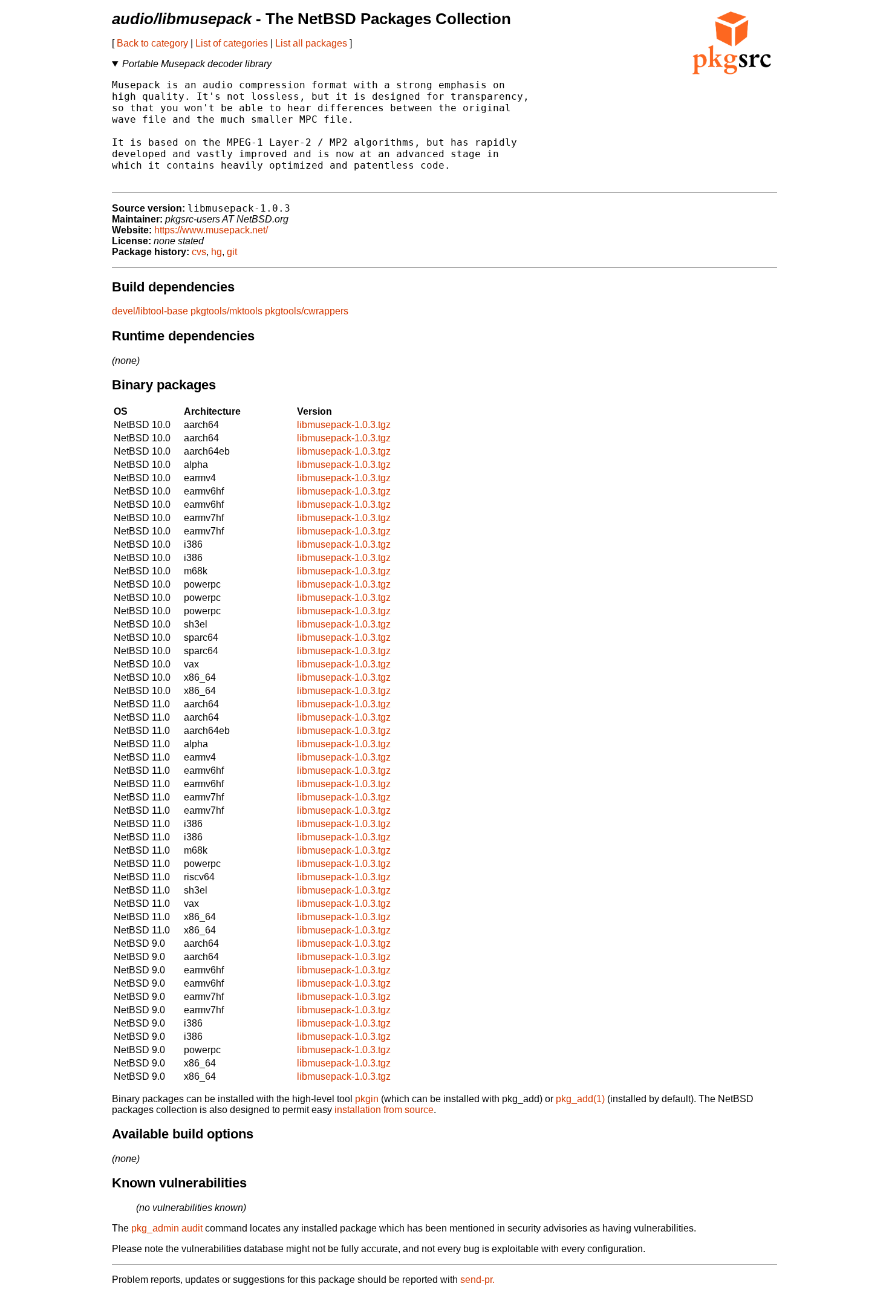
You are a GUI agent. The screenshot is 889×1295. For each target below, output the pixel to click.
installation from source (384, 1110)
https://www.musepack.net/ (211, 230)
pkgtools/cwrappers (306, 311)
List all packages (311, 43)
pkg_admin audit (167, 1228)
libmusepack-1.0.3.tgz (344, 425)
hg (216, 252)
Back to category (152, 43)
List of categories (231, 43)
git (232, 252)
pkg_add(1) (580, 1099)
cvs (199, 252)
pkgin (367, 1099)
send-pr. (477, 1279)
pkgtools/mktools (226, 311)
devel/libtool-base (150, 311)
